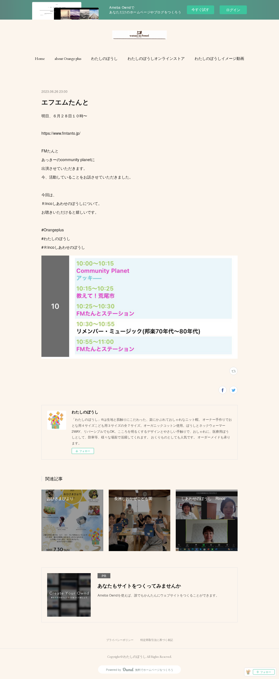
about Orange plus (67, 58)
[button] (40, 58)
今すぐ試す (200, 9)
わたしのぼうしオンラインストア (156, 58)
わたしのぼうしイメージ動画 (219, 58)
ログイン (233, 9)
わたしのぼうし (104, 58)
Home (40, 58)
